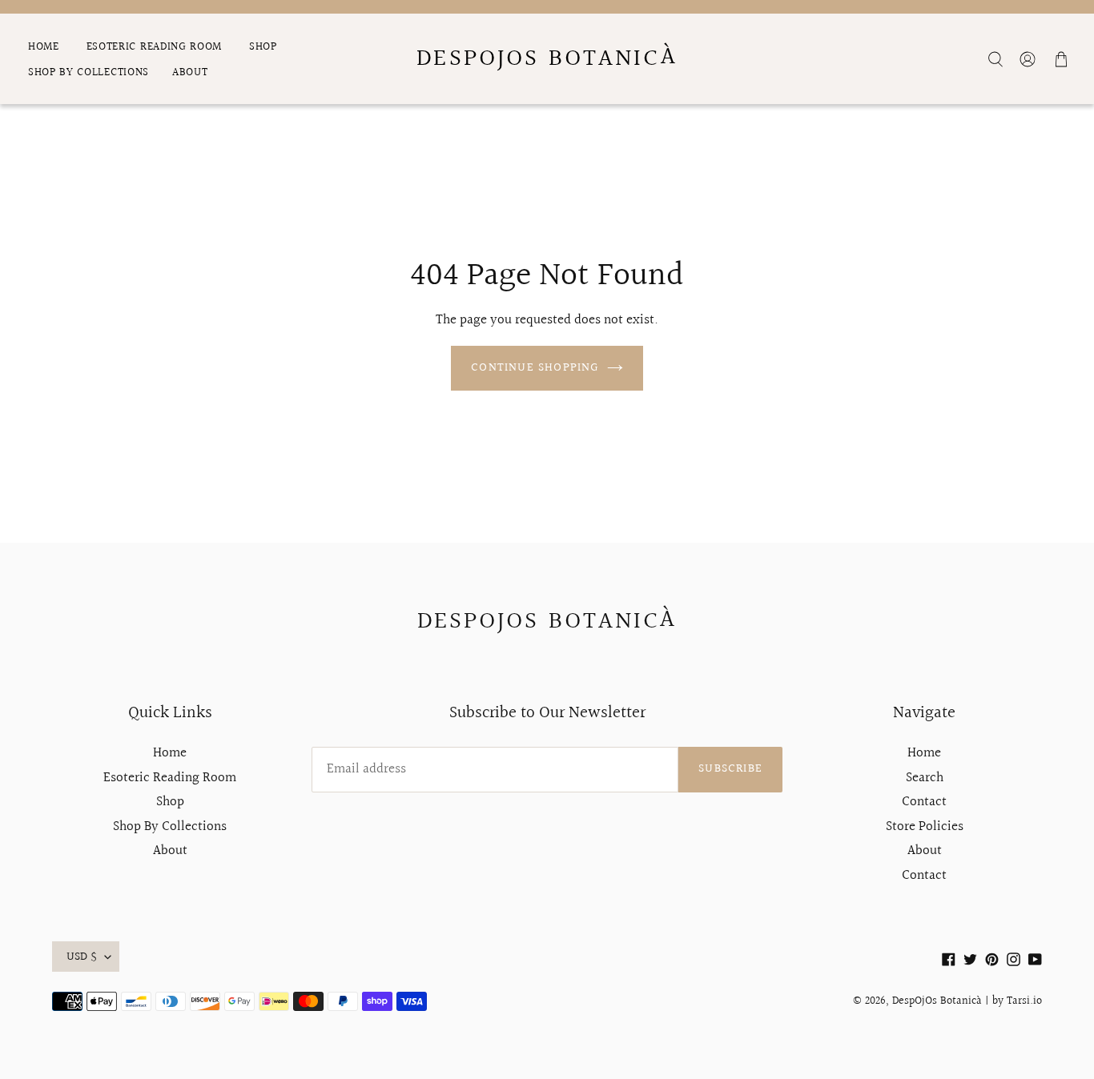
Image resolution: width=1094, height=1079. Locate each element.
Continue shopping (534, 368)
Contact (924, 801)
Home (170, 753)
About (170, 850)
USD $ (81, 956)
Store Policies (924, 826)
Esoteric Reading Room (169, 777)
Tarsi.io (1024, 1001)
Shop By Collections (170, 826)
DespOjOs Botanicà (546, 59)
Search (924, 777)
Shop (170, 801)
